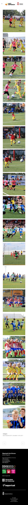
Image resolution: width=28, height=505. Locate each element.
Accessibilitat (14, 500)
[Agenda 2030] (8, 473)
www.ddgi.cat (5, 462)
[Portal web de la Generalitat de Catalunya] (9, 483)
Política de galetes (14, 501)
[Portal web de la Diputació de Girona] (14, 494)
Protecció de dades (14, 499)
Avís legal (14, 497)
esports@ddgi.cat (6, 461)
